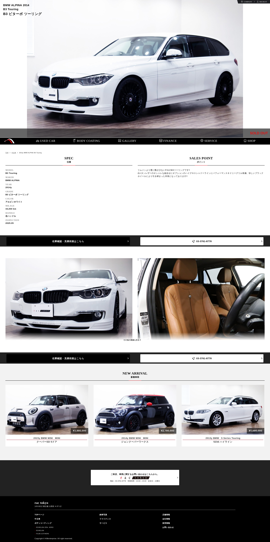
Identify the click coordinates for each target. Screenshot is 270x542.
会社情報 (166, 519)
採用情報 (166, 523)
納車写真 (103, 515)
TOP (7, 153)
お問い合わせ (168, 527)
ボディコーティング (43, 523)
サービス (103, 523)
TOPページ (39, 515)
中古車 (14, 153)
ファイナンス (105, 519)
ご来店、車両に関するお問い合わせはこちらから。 (135, 477)
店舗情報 (166, 515)
